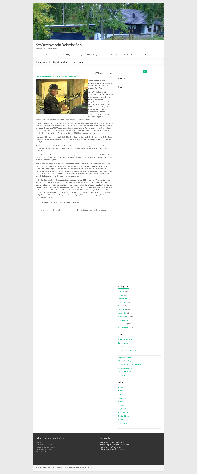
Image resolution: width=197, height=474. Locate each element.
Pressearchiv (75, 202)
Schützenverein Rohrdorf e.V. (59, 44)
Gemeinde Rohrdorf (125, 354)
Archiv (111, 55)
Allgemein (121, 291)
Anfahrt (139, 55)
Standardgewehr (124, 327)
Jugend (81, 55)
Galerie (118, 55)
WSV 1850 (121, 346)
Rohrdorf (119, 447)
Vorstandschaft (58, 55)
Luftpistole (122, 313)
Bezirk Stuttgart (123, 343)
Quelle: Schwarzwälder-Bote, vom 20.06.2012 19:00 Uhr (56, 77)
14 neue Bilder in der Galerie (50, 210)
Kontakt (148, 55)
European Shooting (124, 357)
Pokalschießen (129, 55)
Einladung (114, 442)
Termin (119, 449)
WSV (122, 449)
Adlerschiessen (104, 442)
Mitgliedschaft (71, 55)
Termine (103, 55)
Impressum (157, 55)
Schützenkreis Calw (125, 339)
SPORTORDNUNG (124, 372)
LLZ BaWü (121, 375)
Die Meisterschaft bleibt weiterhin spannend (93, 210)
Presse (112, 446)
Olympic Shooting (124, 361)
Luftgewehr (122, 309)
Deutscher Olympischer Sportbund (130, 364)
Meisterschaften (123, 317)
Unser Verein (45, 55)
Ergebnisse (122, 302)
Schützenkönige (92, 55)
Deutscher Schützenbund (127, 350)
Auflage (67, 202)
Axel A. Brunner (44, 202)
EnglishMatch (123, 299)
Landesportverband (125, 368)
